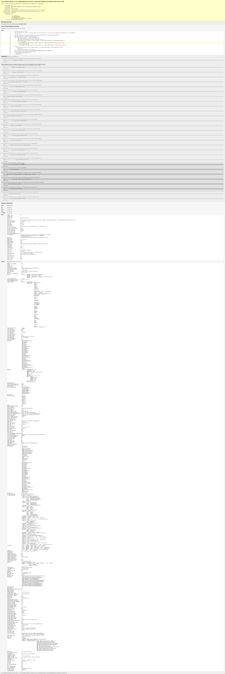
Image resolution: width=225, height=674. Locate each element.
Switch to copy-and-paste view (12, 56)
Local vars (6, 61)
